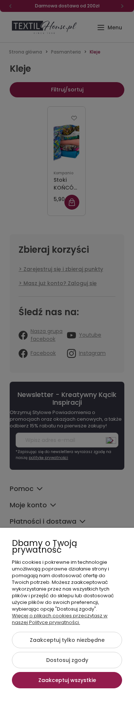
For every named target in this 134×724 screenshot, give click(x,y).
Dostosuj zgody (67, 660)
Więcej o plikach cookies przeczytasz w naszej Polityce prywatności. (60, 619)
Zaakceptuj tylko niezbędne (67, 640)
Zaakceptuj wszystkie (67, 680)
